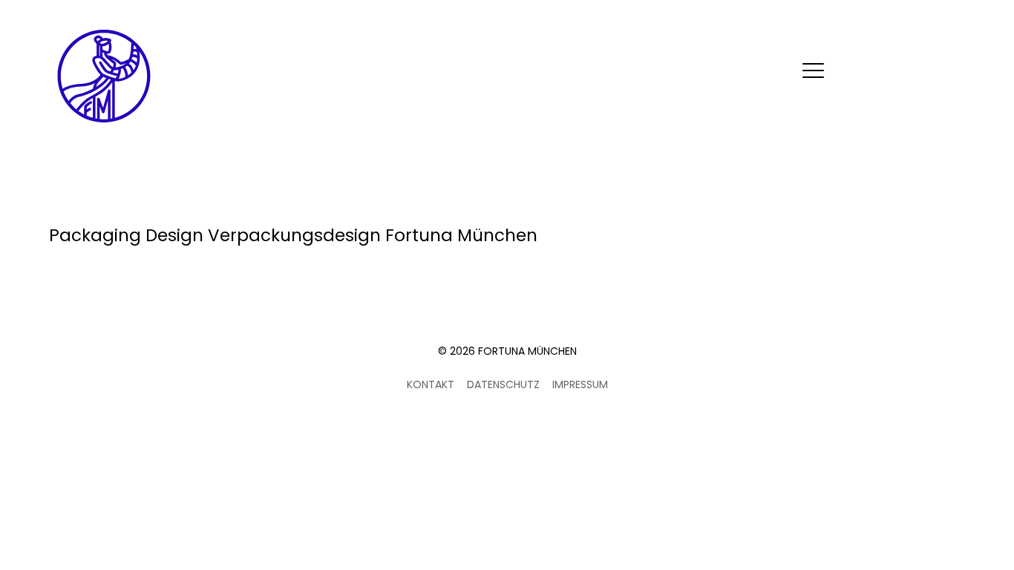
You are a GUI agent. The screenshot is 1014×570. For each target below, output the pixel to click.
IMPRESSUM (580, 384)
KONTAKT (430, 384)
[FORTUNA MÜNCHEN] (104, 76)
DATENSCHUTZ (503, 384)
